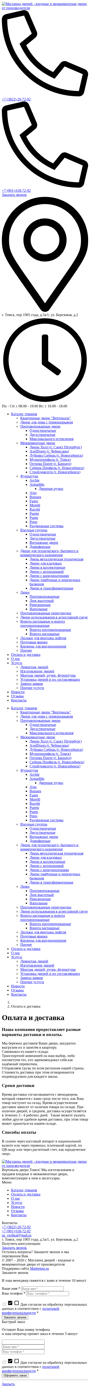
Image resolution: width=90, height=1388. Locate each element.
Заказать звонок (14, 195)
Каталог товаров (24, 1190)
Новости (18, 1207)
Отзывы (17, 1211)
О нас (15, 1198)
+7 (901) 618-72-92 (16, 190)
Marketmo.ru (39, 1268)
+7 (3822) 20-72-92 (16, 99)
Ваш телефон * (13, 1293)
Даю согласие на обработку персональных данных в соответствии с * (44, 1308)
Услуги (16, 1203)
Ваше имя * (11, 1288)
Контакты (19, 1215)
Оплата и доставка (25, 1194)
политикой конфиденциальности (30, 1311)
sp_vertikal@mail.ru (16, 1235)
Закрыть (8, 1384)
